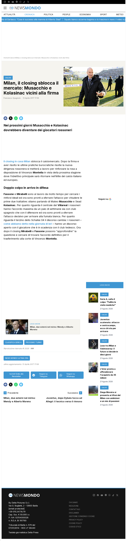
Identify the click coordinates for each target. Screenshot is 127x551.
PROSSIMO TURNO (34, 342)
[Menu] (7, 8)
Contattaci (74, 509)
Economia (85, 14)
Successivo (72, 393)
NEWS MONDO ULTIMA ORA (16, 358)
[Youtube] (13, 2)
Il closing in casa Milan (17, 161)
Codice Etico (75, 527)
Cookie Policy (75, 523)
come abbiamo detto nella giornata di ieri (28, 223)
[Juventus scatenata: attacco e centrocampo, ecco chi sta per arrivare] (93, 324)
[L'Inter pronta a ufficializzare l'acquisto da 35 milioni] (93, 373)
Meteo (119, 14)
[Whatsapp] (20, 2)
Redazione (74, 506)
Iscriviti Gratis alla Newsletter (16, 375)
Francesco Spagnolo (12, 98)
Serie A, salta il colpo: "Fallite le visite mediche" (108, 302)
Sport (103, 14)
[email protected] (17, 508)
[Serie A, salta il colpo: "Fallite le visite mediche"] (93, 301)
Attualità (9, 14)
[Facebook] (9, 2)
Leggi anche (105, 285)
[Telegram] (17, 2)
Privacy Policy (76, 520)
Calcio (12, 58)
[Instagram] (5, 2)
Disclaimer (74, 513)
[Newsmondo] (25, 8)
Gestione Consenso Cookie (82, 516)
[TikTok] (24, 2)
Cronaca (30, 14)
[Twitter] (28, 2)
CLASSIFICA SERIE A (13, 342)
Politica (48, 14)
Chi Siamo (73, 502)
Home (6, 58)
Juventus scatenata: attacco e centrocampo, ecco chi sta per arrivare (109, 325)
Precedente (13, 393)
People (66, 14)
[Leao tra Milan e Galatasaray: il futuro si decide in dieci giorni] (93, 349)
